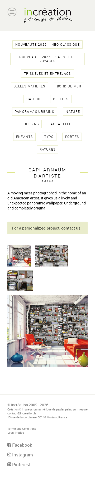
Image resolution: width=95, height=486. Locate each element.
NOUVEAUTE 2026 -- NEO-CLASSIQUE (47, 44)
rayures (48, 149)
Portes (72, 137)
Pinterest (21, 464)
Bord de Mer (69, 86)
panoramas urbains (34, 112)
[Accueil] (47, 15)
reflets (61, 99)
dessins (31, 124)
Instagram (22, 455)
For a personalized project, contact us (46, 228)
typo (49, 137)
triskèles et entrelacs (47, 74)
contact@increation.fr (21, 413)
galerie (33, 99)
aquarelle (61, 124)
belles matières (29, 86)
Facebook (21, 445)
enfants (24, 137)
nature (73, 112)
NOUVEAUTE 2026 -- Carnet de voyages (47, 59)
